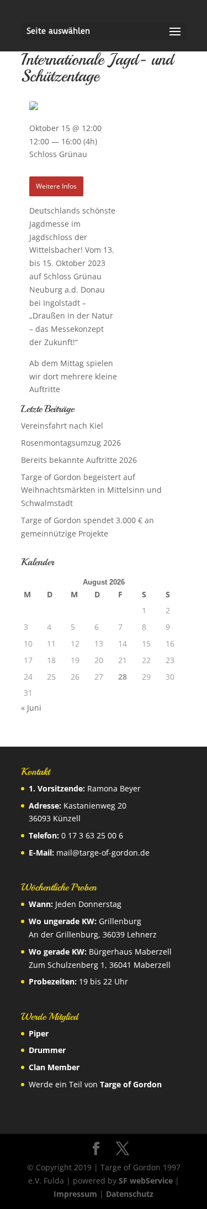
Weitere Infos (56, 185)
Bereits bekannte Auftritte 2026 (79, 460)
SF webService (146, 1180)
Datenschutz (129, 1194)
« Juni (31, 707)
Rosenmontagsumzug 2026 (71, 442)
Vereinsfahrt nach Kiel (62, 425)
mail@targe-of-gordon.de (103, 852)
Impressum (75, 1194)
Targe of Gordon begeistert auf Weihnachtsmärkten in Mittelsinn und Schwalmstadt (91, 490)
